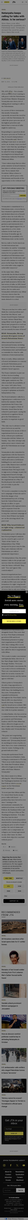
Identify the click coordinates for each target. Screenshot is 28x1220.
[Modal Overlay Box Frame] (14, 610)
